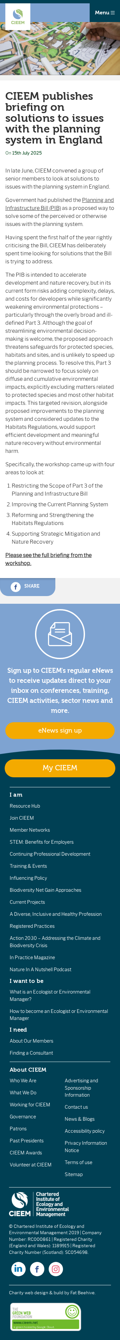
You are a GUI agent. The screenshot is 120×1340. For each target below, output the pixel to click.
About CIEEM (28, 1069)
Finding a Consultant (31, 1053)
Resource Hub (25, 806)
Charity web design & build (36, 1292)
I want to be (27, 981)
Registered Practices (32, 926)
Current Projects (27, 902)
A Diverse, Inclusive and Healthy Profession (56, 914)
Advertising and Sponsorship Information (81, 1088)
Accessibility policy (85, 1131)
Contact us (76, 1107)
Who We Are (23, 1081)
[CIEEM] (17, 16)
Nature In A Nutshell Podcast (40, 970)
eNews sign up (60, 730)
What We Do (23, 1093)
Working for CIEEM (30, 1105)
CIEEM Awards (26, 1153)
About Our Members (31, 1041)
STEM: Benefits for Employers (42, 842)
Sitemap (74, 1174)
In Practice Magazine (32, 958)
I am (16, 794)
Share (31, 586)
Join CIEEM (22, 818)
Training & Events (28, 866)
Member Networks (30, 830)
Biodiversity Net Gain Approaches (45, 890)
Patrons (18, 1129)
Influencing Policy (28, 878)
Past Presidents (27, 1141)
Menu (103, 13)
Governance (23, 1117)
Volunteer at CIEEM (31, 1165)
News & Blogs (80, 1119)
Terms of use (78, 1162)
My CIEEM (60, 768)
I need (18, 1029)
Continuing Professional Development (50, 854)
